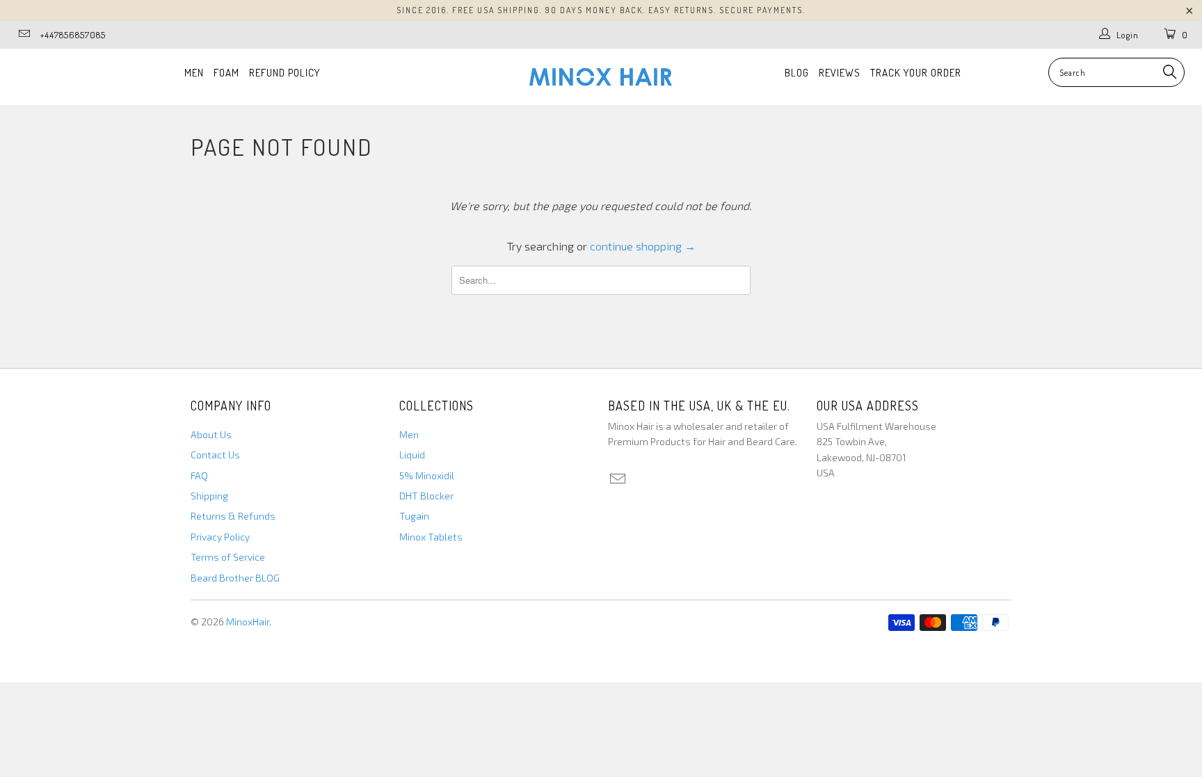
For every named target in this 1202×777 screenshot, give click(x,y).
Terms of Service (228, 557)
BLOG (797, 72)
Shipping (209, 496)
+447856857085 (73, 34)
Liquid (412, 454)
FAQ (199, 475)
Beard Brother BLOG (235, 578)
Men (409, 434)
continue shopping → (643, 246)
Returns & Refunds (233, 516)
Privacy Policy (220, 537)
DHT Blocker (426, 496)
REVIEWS (839, 72)
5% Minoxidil (426, 475)
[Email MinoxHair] (23, 34)
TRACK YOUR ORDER (915, 72)
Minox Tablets (431, 537)
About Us (211, 434)
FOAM (226, 72)
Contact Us (215, 454)
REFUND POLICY (284, 72)
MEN (194, 72)
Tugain (414, 516)
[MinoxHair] (601, 77)
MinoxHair (247, 621)
